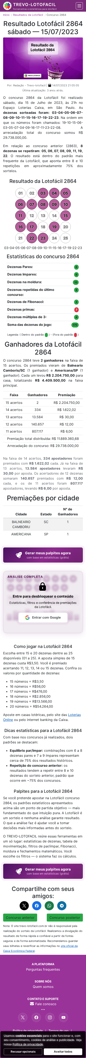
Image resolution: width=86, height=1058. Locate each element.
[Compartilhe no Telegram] (61, 905)
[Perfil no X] (22, 1017)
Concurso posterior (64, 917)
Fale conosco (45, 1004)
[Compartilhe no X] (24, 905)
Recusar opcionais (23, 1051)
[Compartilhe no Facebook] (36, 905)
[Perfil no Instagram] (49, 1017)
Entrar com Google (46, 617)
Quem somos (43, 987)
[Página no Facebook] (36, 1017)
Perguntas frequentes (43, 969)
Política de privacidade (28, 1030)
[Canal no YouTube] (63, 1017)
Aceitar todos (63, 1051)
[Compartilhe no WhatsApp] (49, 905)
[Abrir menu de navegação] (79, 5)
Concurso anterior (20, 917)
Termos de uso (58, 1030)
